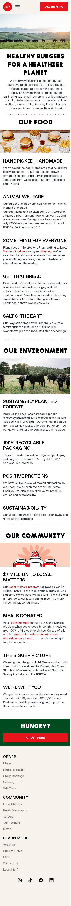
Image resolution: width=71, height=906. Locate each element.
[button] (17, 7)
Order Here (35, 737)
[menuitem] (7, 6)
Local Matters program (24, 587)
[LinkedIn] (51, 880)
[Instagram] (19, 880)
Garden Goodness (15, 251)
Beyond (46, 251)
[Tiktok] (30, 880)
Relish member (19, 622)
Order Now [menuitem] (53, 6)
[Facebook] (41, 880)
